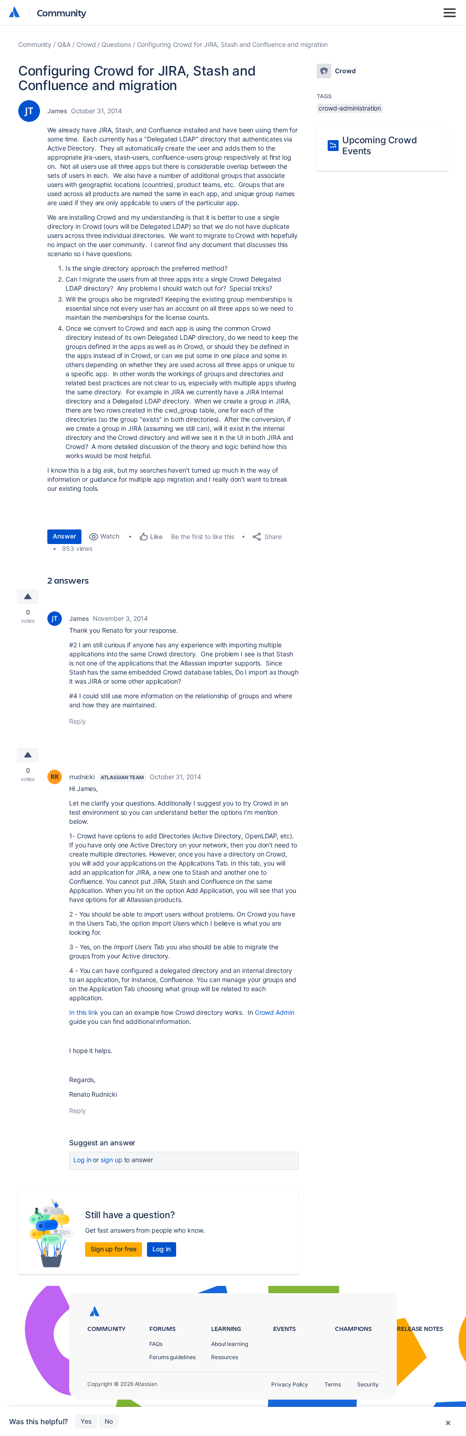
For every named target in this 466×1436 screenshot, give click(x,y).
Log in (82, 1160)
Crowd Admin (274, 1012)
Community (61, 12)
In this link (83, 1012)
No (109, 1421)
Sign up (111, 1160)
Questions (116, 44)
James (57, 111)
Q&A (64, 44)
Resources (224, 1357)
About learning (229, 1343)
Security (368, 1384)
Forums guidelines (172, 1357)
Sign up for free (114, 1249)
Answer (64, 536)
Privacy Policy (289, 1384)
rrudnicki (82, 777)
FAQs (155, 1343)
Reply (77, 721)
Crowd (86, 44)
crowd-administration (350, 108)
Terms (332, 1384)
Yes (86, 1421)
